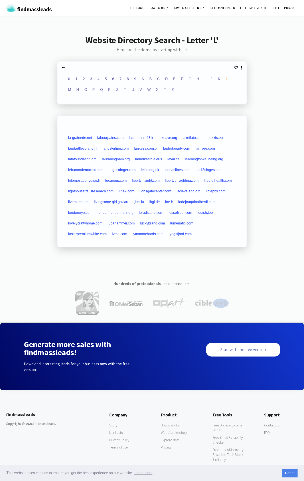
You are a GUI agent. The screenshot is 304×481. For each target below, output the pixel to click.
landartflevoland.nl (82, 148)
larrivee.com (205, 148)
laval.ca (173, 159)
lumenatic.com (181, 223)
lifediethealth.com (218, 180)
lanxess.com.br (146, 148)
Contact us (272, 425)
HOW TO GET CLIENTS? (188, 8)
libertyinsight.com (146, 180)
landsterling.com (116, 148)
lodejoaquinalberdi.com (196, 202)
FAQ (267, 432)
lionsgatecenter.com (155, 191)
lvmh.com (119, 234)
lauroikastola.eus (148, 159)
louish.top (205, 212)
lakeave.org (168, 138)
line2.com (126, 191)
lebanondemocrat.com (85, 170)
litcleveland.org (188, 191)
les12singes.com (209, 170)
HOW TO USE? (158, 8)
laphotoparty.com (176, 148)
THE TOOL (137, 8)
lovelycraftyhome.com (85, 223)
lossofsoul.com (180, 212)
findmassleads (34, 9)
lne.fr (169, 202)
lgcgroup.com (116, 180)
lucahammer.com (121, 223)
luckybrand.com (152, 223)
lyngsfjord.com (180, 234)
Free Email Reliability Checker (228, 439)
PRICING (290, 8)
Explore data (170, 440)
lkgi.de (154, 202)
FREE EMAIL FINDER (222, 8)
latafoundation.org (82, 159)
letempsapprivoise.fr (84, 180)
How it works (170, 425)
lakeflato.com (192, 138)
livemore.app (78, 202)
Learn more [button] (143, 473)
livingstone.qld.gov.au (111, 202)
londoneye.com (80, 212)
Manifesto (116, 432)
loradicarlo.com (151, 212)
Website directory (174, 432)
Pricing (166, 447)
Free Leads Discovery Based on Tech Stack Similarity (228, 454)
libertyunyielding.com (182, 180)
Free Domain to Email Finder (228, 427)
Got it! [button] (290, 473)
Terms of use (118, 447)
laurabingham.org (116, 159)
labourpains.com (110, 138)
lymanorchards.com (147, 234)
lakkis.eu (216, 138)
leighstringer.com (122, 170)
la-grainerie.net (80, 138)
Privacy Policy (119, 440)
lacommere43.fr (141, 138)
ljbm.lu (139, 202)
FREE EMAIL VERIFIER (254, 8)
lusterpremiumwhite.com (87, 234)
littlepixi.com (215, 191)
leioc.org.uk (150, 170)
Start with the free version (243, 349)
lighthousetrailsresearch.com (90, 191)
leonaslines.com (177, 170)
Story (113, 425)
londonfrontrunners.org (116, 212)
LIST (276, 8)
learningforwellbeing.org (204, 159)
